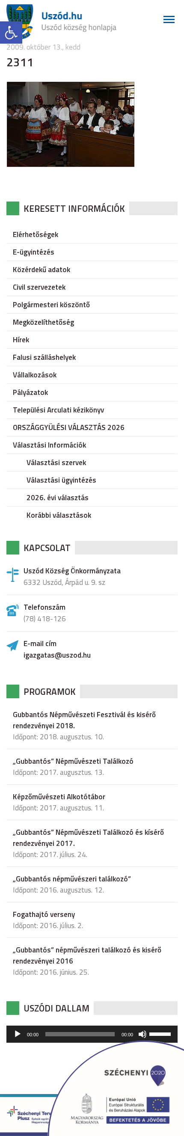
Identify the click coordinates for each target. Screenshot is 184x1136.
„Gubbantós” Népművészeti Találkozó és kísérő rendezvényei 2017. (88, 838)
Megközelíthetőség (43, 322)
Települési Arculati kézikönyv (58, 409)
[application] (92, 1034)
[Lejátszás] (17, 1034)
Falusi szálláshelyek (44, 357)
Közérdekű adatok (41, 269)
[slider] (161, 1033)
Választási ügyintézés (61, 480)
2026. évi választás (58, 497)
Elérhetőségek (35, 234)
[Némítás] (142, 1034)
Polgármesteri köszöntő (51, 304)
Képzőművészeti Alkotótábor (59, 796)
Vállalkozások (34, 374)
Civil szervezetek (39, 287)
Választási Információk (49, 445)
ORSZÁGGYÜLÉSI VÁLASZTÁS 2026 (69, 427)
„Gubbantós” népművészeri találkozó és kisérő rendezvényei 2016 (87, 955)
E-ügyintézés (33, 252)
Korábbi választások (59, 515)
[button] (11, 32)
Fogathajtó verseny (44, 914)
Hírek (21, 339)
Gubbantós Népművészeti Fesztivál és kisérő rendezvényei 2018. (84, 720)
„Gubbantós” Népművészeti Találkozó (73, 761)
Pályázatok (30, 392)
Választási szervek (56, 462)
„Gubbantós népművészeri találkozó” (72, 878)
